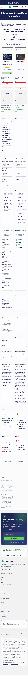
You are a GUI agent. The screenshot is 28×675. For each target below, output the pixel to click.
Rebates (3, 593)
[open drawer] (1, 7)
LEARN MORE (21, 73)
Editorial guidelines (6, 584)
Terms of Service (5, 611)
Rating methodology (6, 587)
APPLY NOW (6, 73)
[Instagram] (6, 569)
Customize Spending (15, 158)
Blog (2, 582)
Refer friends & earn (6, 596)
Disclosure (3, 616)
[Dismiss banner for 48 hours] (26, 2)
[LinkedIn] (2, 569)
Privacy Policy (4, 614)
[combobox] (7, 49)
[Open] (12, 50)
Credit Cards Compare (10, 23)
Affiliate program (5, 598)
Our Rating (6, 69)
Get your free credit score (5, 110)
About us (3, 579)
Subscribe (14, 538)
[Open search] (25, 7)
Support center (5, 605)
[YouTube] (9, 569)
